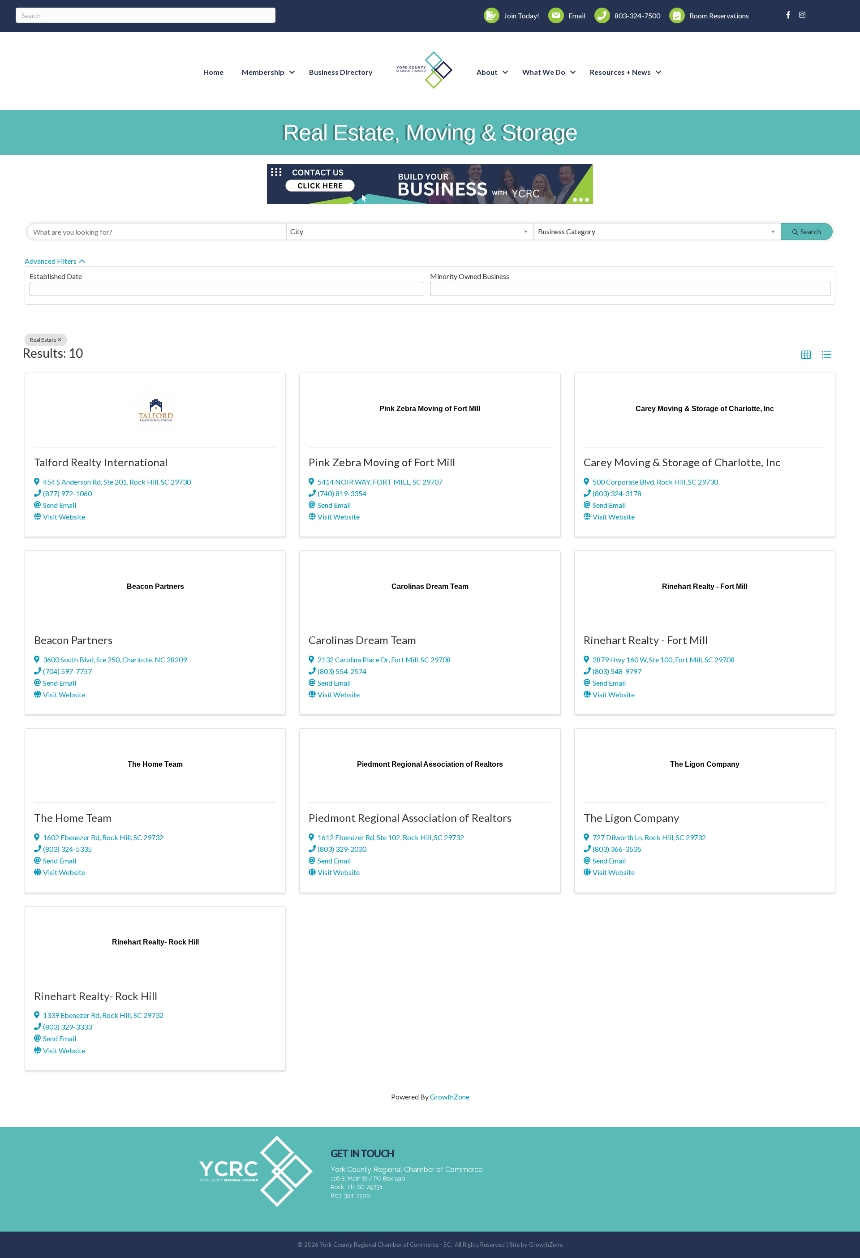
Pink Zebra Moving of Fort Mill (382, 461)
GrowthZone (449, 1096)
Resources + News (620, 72)
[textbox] (35, 286)
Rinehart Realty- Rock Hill (95, 995)
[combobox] (409, 231)
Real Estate (43, 339)
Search (810, 231)
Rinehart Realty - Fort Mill (646, 639)
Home (213, 72)
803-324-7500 (350, 1195)
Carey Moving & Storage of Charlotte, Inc (682, 461)
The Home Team (73, 817)
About (487, 72)
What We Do (543, 72)
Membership (263, 72)
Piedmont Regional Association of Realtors (410, 817)
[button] (806, 355)
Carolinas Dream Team (362, 639)
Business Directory (341, 72)
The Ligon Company (631, 817)
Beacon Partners (73, 639)
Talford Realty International (101, 461)
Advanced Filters (51, 261)
